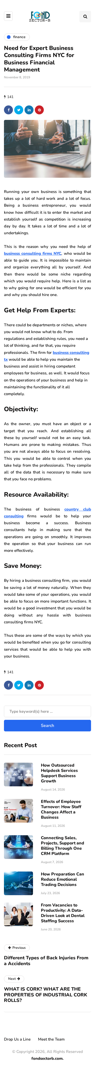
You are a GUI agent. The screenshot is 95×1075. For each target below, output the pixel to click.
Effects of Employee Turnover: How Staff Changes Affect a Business (61, 809)
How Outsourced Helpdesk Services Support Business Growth (59, 773)
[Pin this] (39, 109)
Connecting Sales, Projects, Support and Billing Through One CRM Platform (62, 846)
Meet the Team (51, 1039)
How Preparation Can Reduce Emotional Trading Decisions (62, 879)
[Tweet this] (18, 109)
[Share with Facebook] (8, 109)
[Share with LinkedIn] (29, 109)
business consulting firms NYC (32, 253)
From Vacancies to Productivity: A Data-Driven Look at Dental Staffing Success (62, 913)
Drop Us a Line (17, 1039)
